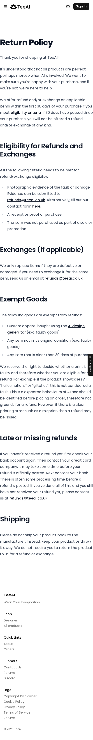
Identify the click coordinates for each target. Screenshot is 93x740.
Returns (10, 672)
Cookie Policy (14, 701)
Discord (9, 678)
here (36, 206)
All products (13, 625)
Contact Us (12, 667)
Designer (10, 620)
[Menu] (5, 6)
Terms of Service (17, 712)
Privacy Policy (14, 707)
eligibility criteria (26, 112)
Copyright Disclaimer (20, 696)
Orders (9, 649)
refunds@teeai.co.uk (26, 200)
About (8, 644)
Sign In (81, 6)
